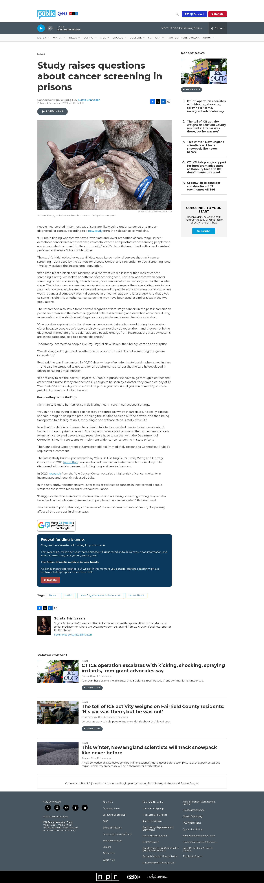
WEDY (69, 825)
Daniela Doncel (90, 676)
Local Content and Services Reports (197, 849)
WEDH (46, 825)
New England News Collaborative (101, 595)
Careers (107, 847)
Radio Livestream (152, 821)
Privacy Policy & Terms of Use (158, 863)
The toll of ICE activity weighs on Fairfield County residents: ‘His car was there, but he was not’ (206, 126)
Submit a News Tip (153, 802)
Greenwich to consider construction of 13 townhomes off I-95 (203, 186)
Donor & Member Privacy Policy (160, 856)
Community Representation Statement (158, 828)
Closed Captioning (192, 816)
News (41, 53)
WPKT (65, 827)
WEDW (61, 825)
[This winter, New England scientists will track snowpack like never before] (58, 753)
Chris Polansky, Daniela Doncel (98, 717)
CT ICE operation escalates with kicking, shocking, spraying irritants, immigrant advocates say (206, 106)
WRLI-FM (74, 827)
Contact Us (109, 853)
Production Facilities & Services (199, 842)
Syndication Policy (192, 829)
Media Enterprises (112, 840)
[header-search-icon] (177, 14)
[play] (41, 28)
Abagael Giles (89, 758)
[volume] (50, 28)
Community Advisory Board (117, 834)
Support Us (109, 860)
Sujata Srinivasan (89, 99)
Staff (105, 821)
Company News (111, 808)
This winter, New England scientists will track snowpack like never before (205, 147)
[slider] (55, 28)
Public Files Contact (52, 830)
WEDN (54, 825)
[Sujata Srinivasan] (44, 625)
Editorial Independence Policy (199, 836)
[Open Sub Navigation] (49, 38)
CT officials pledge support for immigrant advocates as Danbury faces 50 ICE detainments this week (206, 167)
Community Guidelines (155, 836)
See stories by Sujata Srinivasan (73, 634)
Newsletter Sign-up (153, 808)
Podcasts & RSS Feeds (155, 815)
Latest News (136, 595)
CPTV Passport (151, 842)
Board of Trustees (112, 828)
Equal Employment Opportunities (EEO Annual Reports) (161, 849)
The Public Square (192, 856)
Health (68, 595)
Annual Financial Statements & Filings (199, 803)
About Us (108, 802)
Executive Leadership (114, 815)
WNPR (58, 827)
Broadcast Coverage (194, 810)
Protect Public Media (183, 37)
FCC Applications (192, 823)
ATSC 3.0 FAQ (68, 830)
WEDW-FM (48, 827)
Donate (219, 14)
